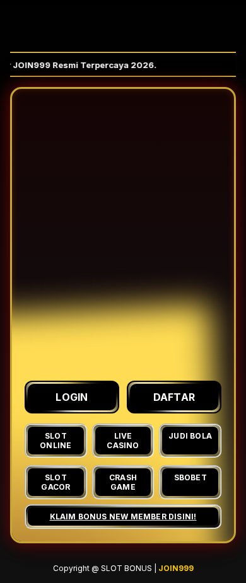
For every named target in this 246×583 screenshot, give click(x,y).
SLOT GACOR (55, 482)
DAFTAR (174, 397)
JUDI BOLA (190, 436)
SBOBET (190, 477)
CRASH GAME (123, 482)
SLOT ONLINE (55, 440)
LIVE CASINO (123, 440)
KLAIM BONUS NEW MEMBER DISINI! (123, 516)
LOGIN (72, 397)
